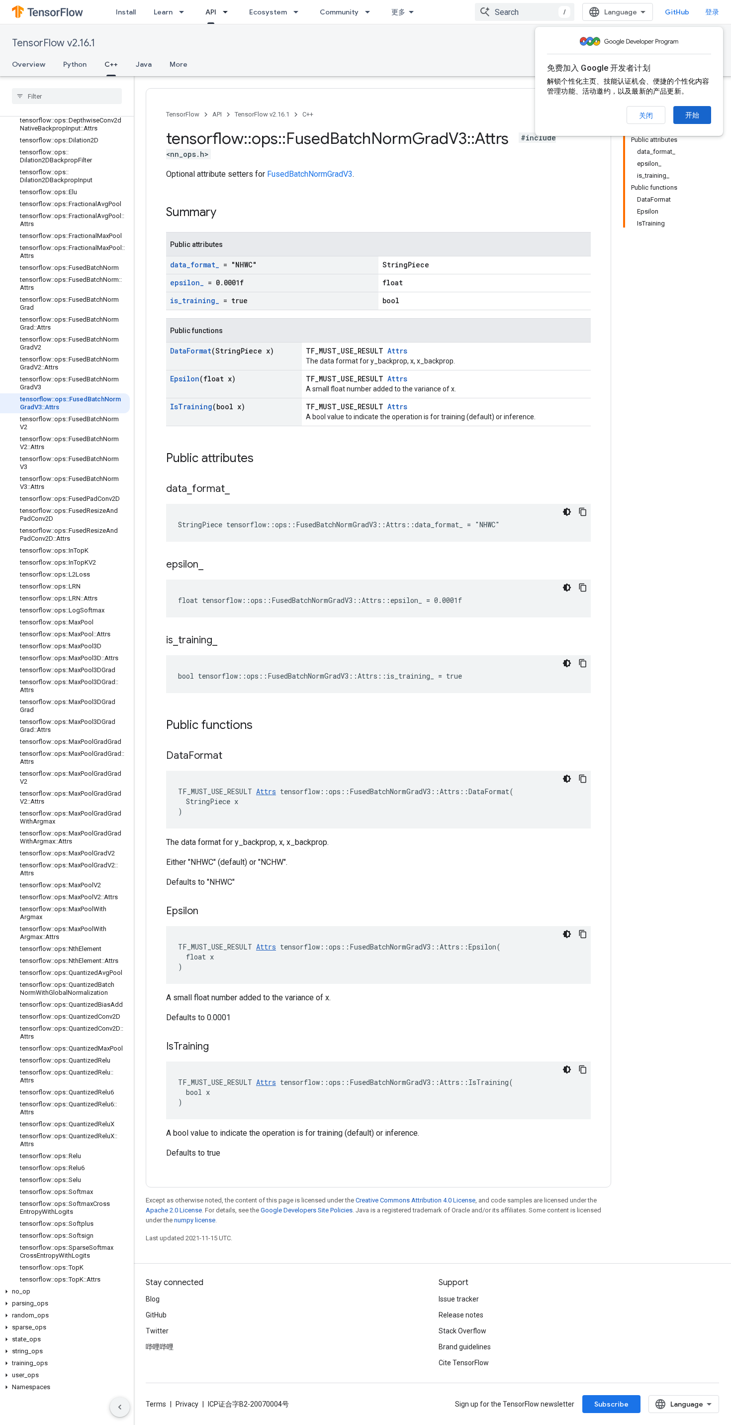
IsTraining (191, 406)
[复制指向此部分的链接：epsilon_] (213, 565)
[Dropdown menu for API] (228, 12)
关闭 (646, 115)
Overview (28, 64)
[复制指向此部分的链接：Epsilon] (208, 912)
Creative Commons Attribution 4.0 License (415, 1200)
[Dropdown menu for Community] (370, 12)
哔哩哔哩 (160, 1347)
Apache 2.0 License (174, 1210)
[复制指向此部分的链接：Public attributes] (264, 459)
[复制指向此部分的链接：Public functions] (263, 726)
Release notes (461, 1315)
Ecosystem (268, 11)
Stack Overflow (462, 1331)
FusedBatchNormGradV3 (310, 174)
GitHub (677, 11)
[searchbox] (67, 96)
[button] (65, 1292)
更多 (398, 11)
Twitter (157, 1331)
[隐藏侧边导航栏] (120, 1407)
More (178, 64)
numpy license (194, 1220)
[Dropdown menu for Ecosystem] (299, 12)
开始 (692, 115)
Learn (163, 11)
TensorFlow (182, 114)
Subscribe (611, 1404)
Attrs (397, 351)
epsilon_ (187, 282)
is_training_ (194, 300)
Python (75, 64)
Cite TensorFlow (464, 1363)
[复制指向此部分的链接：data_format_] (240, 489)
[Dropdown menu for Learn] (184, 12)
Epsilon (184, 378)
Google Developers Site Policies (307, 1210)
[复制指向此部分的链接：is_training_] (227, 641)
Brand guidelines (465, 1347)
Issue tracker (459, 1299)
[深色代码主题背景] (567, 512)
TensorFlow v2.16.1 (53, 43)
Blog (153, 1299)
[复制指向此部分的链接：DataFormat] (232, 756)
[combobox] (524, 12)
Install (126, 11)
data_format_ (194, 264)
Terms (156, 1404)
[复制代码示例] (583, 512)
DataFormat (190, 351)
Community (339, 11)
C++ (111, 64)
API (210, 11)
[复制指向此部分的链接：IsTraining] (219, 1047)
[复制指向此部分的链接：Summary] (226, 213)
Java (144, 64)
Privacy (187, 1404)
